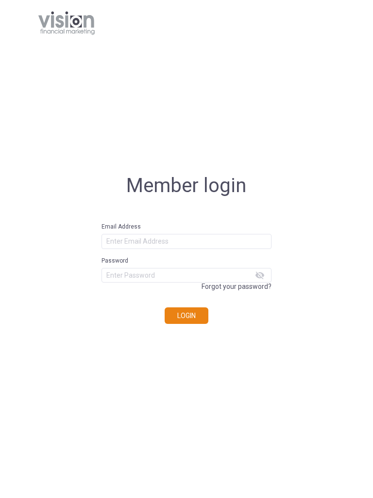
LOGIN (186, 316)
